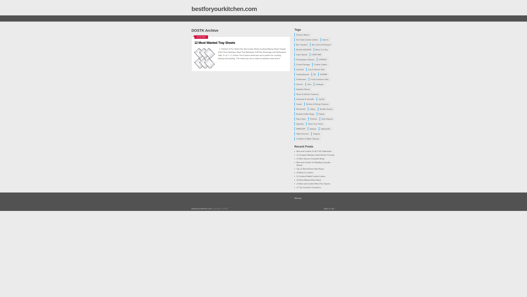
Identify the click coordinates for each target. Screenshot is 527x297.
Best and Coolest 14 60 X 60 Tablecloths (314, 151)
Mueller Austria (326, 109)
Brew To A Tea (322, 50)
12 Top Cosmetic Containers (308, 187)
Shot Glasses (327, 119)
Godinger (320, 84)
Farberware (301, 79)
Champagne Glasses (305, 59)
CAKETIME (316, 54)
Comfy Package (303, 64)
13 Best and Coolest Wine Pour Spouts (313, 184)
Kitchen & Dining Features (317, 104)
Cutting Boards (302, 74)
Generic (299, 84)
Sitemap (297, 198)
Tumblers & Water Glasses (307, 139)
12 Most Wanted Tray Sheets (214, 43)
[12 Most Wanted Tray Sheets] (206, 58)
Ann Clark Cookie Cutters (307, 40)
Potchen (313, 119)
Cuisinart (300, 69)
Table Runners (302, 134)
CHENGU (323, 59)
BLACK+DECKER (303, 50)
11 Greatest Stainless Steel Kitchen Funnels (315, 155)
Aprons (325, 40)
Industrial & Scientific (305, 99)
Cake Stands (301, 54)
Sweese (312, 129)
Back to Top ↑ (330, 208)
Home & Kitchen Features (307, 94)
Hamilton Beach (303, 89)
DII (314, 74)
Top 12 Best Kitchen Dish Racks (310, 169)
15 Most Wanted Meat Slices (308, 180)
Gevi (309, 84)
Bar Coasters (302, 45)
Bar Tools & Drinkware (321, 45)
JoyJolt (321, 99)
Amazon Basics (302, 35)
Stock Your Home (315, 124)
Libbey (312, 109)
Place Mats (301, 119)
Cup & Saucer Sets (316, 69)
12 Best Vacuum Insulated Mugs (310, 159)
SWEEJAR (300, 129)
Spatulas (300, 124)
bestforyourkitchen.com (224, 9)
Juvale (299, 104)
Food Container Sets (320, 79)
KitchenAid (300, 109)
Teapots (316, 134)
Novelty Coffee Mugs (305, 114)
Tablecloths (325, 129)
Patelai (321, 114)
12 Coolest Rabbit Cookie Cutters (310, 176)
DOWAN (323, 74)
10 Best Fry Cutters (304, 172)
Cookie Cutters (320, 64)
